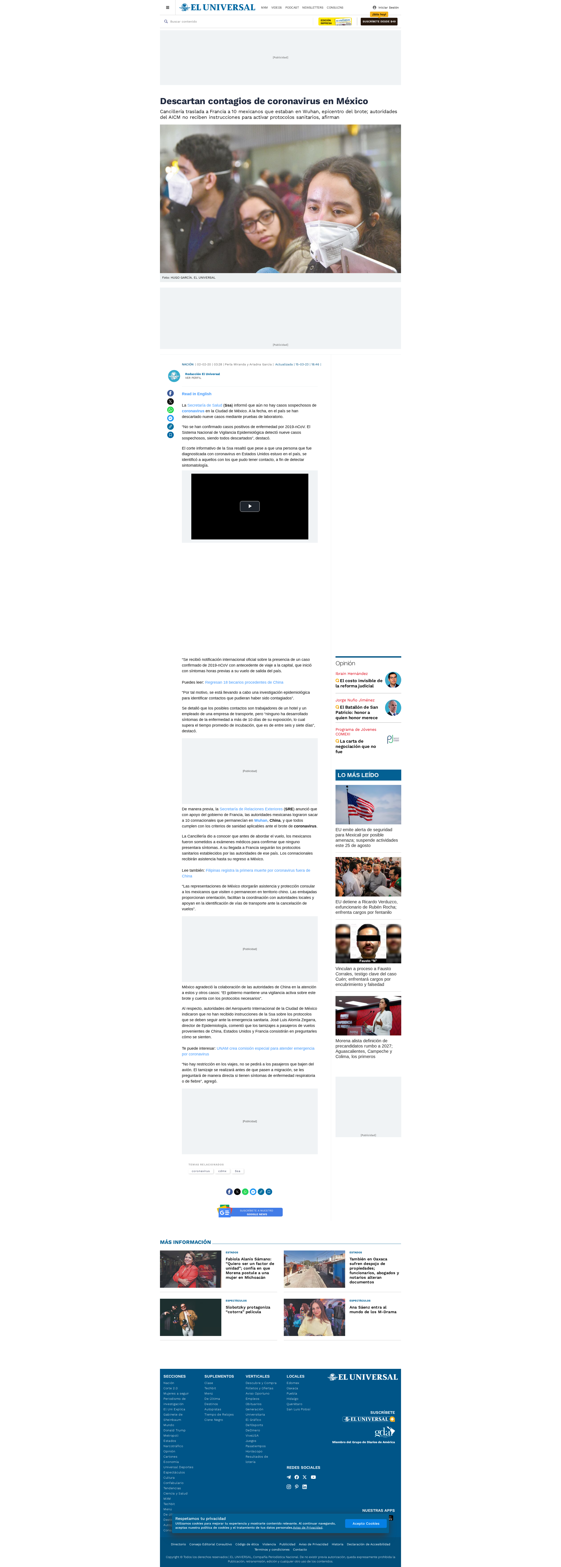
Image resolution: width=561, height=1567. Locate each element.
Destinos (211, 1404)
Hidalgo (292, 1398)
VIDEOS (276, 7)
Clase (208, 1383)
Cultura (169, 1477)
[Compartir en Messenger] (170, 418)
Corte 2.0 (170, 1388)
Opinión (345, 663)
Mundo (168, 1425)
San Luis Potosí (299, 1409)
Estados (169, 1440)
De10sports (254, 1425)
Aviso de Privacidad (313, 1544)
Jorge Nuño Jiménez (355, 700)
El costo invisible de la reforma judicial (359, 683)
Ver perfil (193, 377)
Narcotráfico (173, 1446)
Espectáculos (174, 1472)
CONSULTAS (335, 7)
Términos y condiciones (271, 1549)
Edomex (293, 1383)
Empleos (252, 1398)
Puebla (292, 1393)
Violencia (269, 1544)
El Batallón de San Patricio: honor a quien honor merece (357, 712)
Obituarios (254, 1404)
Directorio (178, 1544)
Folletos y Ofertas (259, 1388)
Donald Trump (174, 1430)
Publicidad (287, 1544)
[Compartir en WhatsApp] (170, 410)
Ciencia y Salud (175, 1493)
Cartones (170, 1456)
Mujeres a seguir (176, 1393)
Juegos (251, 1440)
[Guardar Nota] (170, 435)
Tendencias (172, 1488)
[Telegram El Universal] (289, 1478)
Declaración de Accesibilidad (368, 1544)
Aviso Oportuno (258, 1393)
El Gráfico (253, 1419)
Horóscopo (254, 1451)
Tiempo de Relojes (219, 1414)
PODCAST (292, 7)
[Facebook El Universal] (297, 1478)
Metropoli (170, 1435)
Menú (167, 1509)
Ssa (237, 1171)
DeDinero (253, 1430)
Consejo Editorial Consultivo (210, 1544)
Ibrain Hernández (352, 673)
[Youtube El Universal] (313, 1478)
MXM (264, 7)
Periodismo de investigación (174, 1401)
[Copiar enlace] (170, 426)
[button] (379, 21)
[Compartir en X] (170, 401)
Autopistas (212, 1409)
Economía (171, 1462)
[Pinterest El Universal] (297, 1487)
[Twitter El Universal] (304, 1478)
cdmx (222, 1171)
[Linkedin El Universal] (304, 1487)
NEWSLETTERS (312, 7)
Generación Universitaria (255, 1411)
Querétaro (294, 1404)
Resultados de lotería (257, 1459)
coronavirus (201, 1171)
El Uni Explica (174, 1409)
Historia (337, 1544)
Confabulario (173, 1483)
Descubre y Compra (261, 1383)
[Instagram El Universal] (289, 1487)
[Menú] (168, 7)
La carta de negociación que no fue (356, 746)
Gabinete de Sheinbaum (173, 1417)
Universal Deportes (178, 1467)
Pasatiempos (256, 1446)
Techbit (169, 1504)
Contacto (300, 1549)
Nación (188, 364)
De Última (212, 1398)
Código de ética (247, 1544)
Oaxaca (292, 1388)
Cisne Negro (213, 1419)
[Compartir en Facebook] (170, 393)
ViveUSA (252, 1435)
